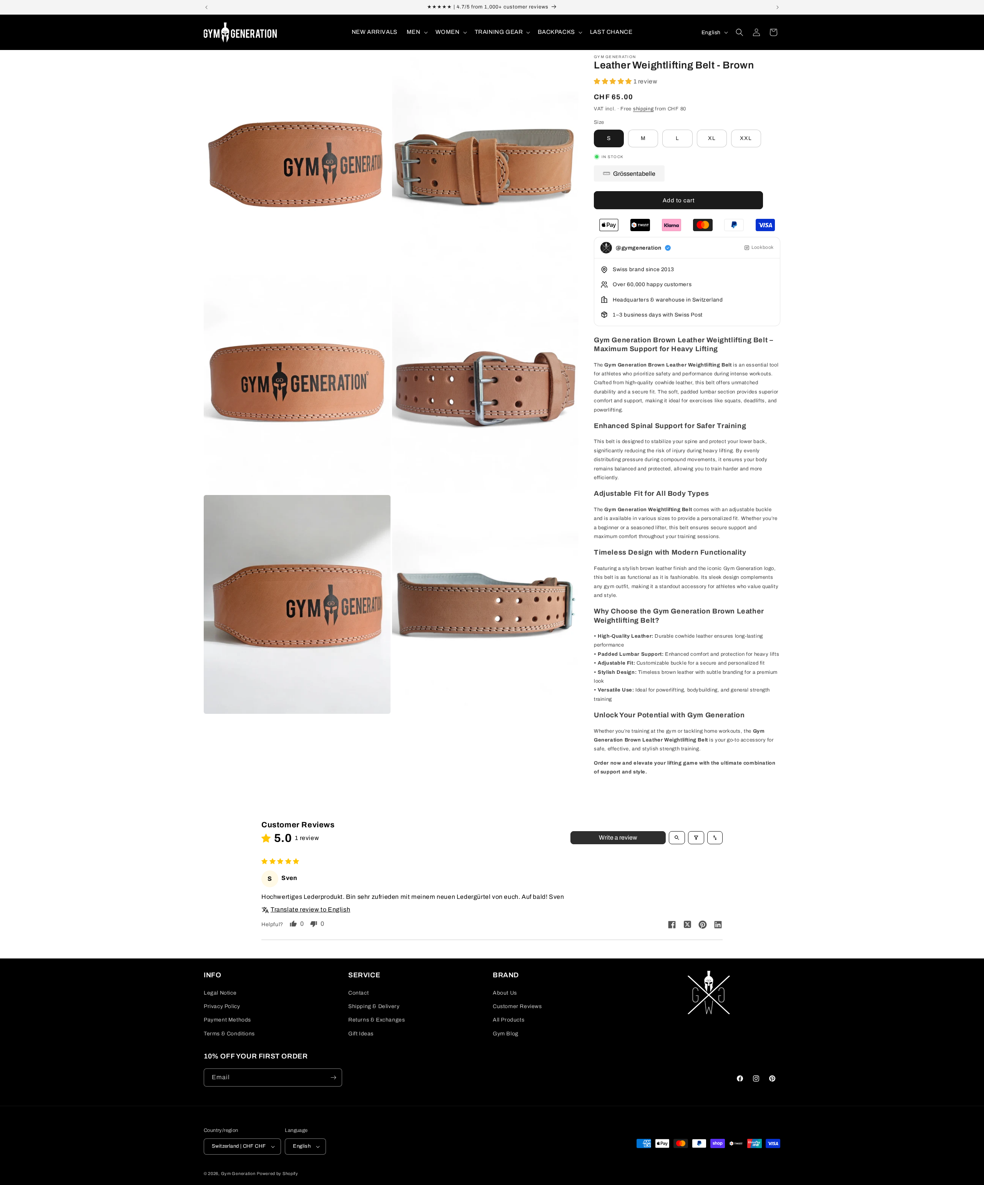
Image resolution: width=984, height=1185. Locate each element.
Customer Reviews (517, 1006)
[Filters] (696, 837)
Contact (358, 993)
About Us (505, 993)
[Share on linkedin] (718, 925)
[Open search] (677, 837)
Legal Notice (220, 993)
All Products (508, 1020)
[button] (416, 32)
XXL (746, 138)
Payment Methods (227, 1020)
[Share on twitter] (687, 925)
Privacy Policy (222, 1006)
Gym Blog (506, 1034)
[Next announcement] (777, 7)
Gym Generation (238, 1173)
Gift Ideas (361, 1034)
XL (712, 138)
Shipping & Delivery (373, 1006)
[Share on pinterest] (702, 925)
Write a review (618, 837)
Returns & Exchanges (376, 1020)
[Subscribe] (333, 1077)
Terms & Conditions (229, 1034)
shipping (643, 109)
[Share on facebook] (671, 925)
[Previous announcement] (206, 7)
